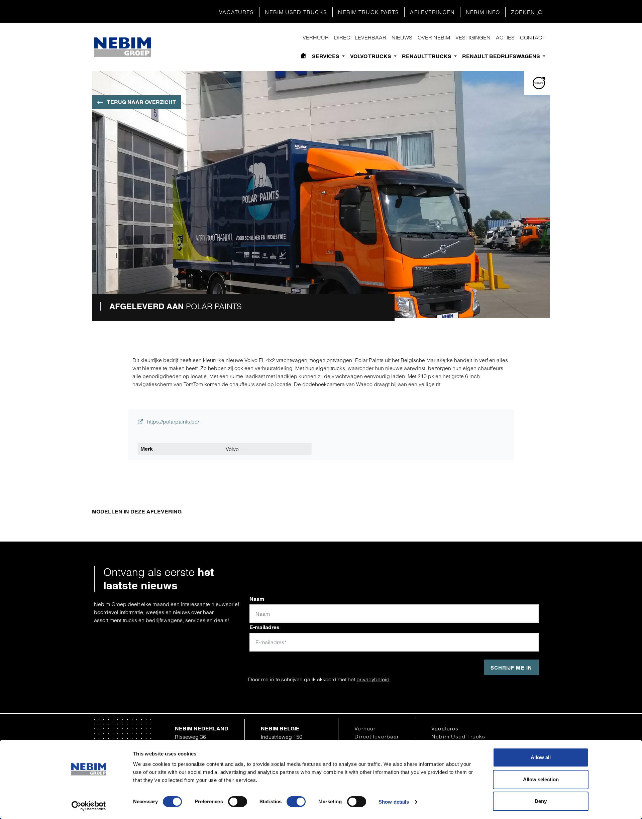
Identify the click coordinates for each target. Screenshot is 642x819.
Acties (505, 37)
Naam (256, 599)
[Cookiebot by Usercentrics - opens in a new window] (89, 806)
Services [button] (326, 56)
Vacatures (236, 12)
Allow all (541, 757)
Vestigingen (473, 37)
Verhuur (316, 37)
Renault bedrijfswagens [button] (501, 56)
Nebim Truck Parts (368, 12)
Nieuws (402, 37)
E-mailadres (264, 627)
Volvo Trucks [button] (371, 56)
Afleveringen (432, 12)
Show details (394, 802)
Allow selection (541, 779)
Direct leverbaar (360, 37)
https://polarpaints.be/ (172, 421)
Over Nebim (434, 37)
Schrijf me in (511, 668)
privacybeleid (373, 679)
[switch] (237, 801)
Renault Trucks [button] (427, 56)
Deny (541, 801)
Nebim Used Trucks (296, 12)
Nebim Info (483, 12)
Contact (532, 37)
